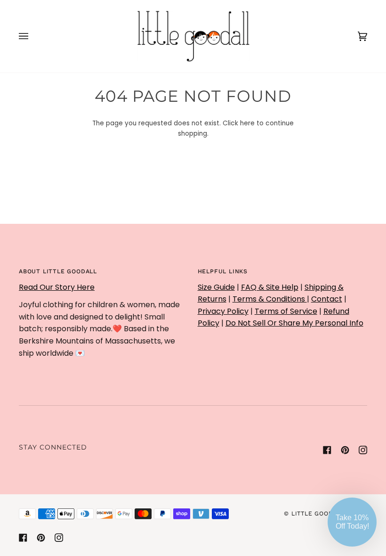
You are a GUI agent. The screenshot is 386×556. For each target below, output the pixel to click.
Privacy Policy (223, 311)
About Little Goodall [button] (58, 271)
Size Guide (216, 287)
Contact (326, 299)
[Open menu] (33, 36)
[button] (352, 522)
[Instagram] (363, 450)
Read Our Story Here (57, 287)
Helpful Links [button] (223, 271)
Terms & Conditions (270, 299)
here (247, 123)
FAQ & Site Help (269, 287)
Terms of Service (286, 311)
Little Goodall (318, 513)
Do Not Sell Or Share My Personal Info (294, 323)
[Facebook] (327, 450)
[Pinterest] (345, 450)
